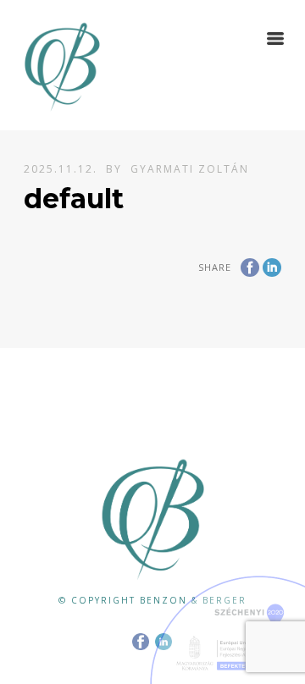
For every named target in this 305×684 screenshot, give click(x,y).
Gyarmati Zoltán (189, 169)
